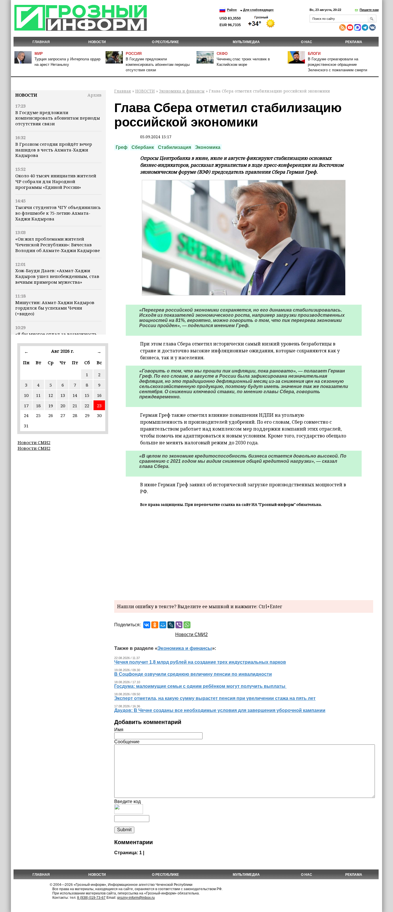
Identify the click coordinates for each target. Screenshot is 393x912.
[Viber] (178, 624)
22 (87, 405)
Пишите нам (369, 9)
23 (99, 405)
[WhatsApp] (187, 624)
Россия (134, 53)
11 (38, 395)
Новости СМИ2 (34, 442)
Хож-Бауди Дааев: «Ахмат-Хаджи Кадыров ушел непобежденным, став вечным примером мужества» (57, 276)
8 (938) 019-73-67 (91, 898)
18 (38, 405)
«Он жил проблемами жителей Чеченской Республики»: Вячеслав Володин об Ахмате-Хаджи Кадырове (57, 244)
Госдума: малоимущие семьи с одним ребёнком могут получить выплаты (200, 686)
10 (26, 395)
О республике (165, 42)
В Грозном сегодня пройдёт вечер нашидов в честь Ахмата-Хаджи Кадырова (53, 149)
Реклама (353, 42)
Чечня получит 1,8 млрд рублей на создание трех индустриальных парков (200, 662)
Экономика (207, 147)
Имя (118, 729)
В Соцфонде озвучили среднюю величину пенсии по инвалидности (193, 674)
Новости (26, 95)
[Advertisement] (243, 552)
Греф (121, 147)
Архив (94, 95)
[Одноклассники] (154, 624)
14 (75, 395)
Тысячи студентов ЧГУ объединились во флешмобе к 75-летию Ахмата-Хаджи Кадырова (58, 213)
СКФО (222, 53)
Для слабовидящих (258, 9)
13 (62, 395)
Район (232, 9)
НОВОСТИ (97, 42)
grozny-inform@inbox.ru (136, 898)
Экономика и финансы (182, 91)
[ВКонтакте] (146, 624)
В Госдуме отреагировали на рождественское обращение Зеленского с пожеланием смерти (337, 64)
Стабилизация (174, 147)
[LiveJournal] (170, 624)
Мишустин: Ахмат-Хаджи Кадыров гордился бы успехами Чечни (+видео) (54, 308)
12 (50, 395)
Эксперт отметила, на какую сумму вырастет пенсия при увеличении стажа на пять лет (215, 698)
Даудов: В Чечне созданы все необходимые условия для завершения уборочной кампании (219, 710)
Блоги (314, 53)
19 (50, 405)
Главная (41, 42)
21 (75, 405)
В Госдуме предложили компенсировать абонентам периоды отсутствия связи (158, 64)
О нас (306, 42)
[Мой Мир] (162, 624)
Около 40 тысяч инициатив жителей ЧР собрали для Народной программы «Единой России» (55, 181)
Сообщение (127, 741)
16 (99, 395)
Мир (39, 53)
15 (87, 395)
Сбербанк (142, 147)
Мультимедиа (246, 42)
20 (62, 405)
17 (26, 405)
